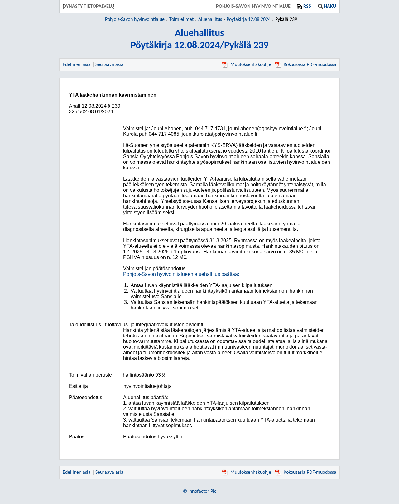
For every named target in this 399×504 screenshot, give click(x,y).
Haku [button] (330, 6)
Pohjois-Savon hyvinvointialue (253, 6)
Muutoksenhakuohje (250, 64)
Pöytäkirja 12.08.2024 (249, 19)
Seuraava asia (109, 64)
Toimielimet (181, 19)
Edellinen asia (77, 64)
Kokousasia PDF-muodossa (310, 64)
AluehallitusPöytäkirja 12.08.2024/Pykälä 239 (199, 40)
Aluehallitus (210, 19)
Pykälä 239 (286, 19)
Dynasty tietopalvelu (88, 6)
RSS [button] (307, 6)
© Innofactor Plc (199, 491)
